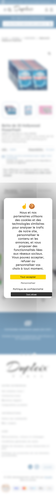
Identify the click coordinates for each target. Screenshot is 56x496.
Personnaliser (28, 283)
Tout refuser (31, 294)
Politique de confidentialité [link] (28, 289)
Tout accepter (28, 277)
